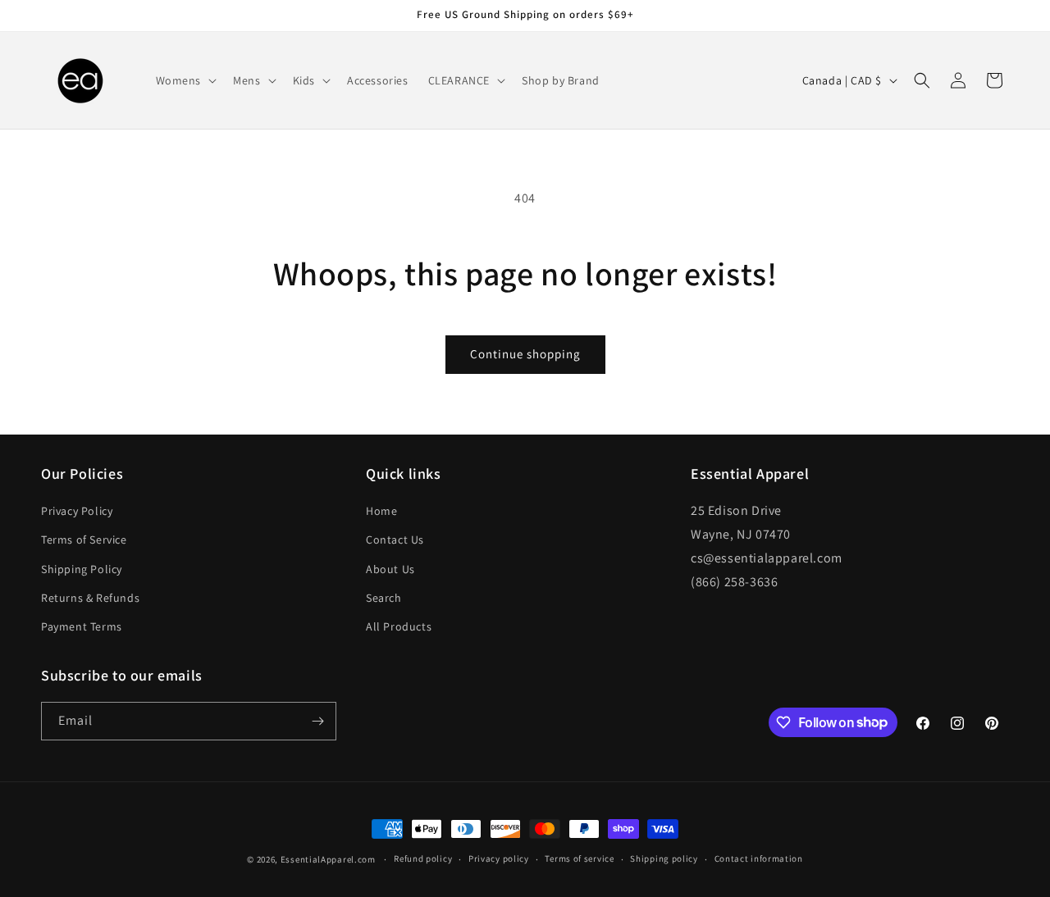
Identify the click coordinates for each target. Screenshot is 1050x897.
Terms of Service (84, 539)
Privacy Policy (76, 510)
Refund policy (423, 858)
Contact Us (395, 539)
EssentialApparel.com (328, 859)
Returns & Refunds (90, 597)
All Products (398, 626)
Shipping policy (664, 858)
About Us (390, 569)
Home (381, 510)
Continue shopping (525, 354)
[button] (185, 80)
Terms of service (579, 858)
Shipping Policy (81, 569)
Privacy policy (498, 858)
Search (384, 597)
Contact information (758, 858)
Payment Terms (81, 626)
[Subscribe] (317, 721)
